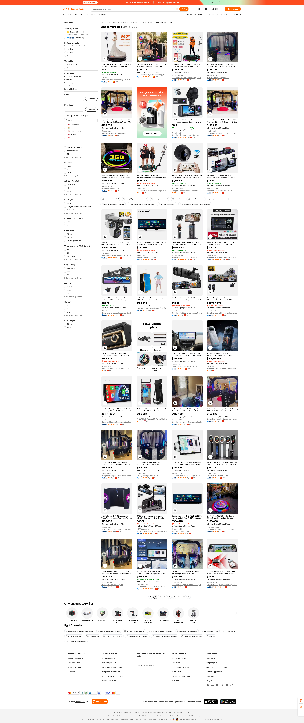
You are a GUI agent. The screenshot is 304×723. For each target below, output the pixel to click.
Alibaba (103, 22)
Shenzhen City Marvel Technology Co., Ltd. (187, 78)
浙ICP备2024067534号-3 (212, 719)
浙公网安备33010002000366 (191, 719)
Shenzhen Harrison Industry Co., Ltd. (185, 135)
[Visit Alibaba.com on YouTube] (226, 685)
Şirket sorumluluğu (75, 667)
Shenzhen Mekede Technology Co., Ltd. (221, 257)
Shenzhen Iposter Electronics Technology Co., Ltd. (222, 313)
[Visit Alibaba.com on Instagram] (222, 685)
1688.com (127, 712)
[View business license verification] (173, 719)
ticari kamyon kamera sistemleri (161, 631)
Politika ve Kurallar (109, 681)
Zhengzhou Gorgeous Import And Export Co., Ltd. (116, 133)
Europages (186, 712)
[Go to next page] (188, 597)
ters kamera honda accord (188, 631)
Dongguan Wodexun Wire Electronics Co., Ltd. (187, 191)
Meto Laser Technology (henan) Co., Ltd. (151, 308)
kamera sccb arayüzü (111, 199)
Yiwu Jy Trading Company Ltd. (218, 78)
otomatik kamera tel (197, 199)
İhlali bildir (175, 681)
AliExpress (118, 712)
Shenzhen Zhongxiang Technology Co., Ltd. (116, 313)
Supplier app (148, 702)
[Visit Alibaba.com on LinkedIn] (212, 685)
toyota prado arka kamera (135, 631)
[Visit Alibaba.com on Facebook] (207, 685)
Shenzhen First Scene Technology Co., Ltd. (187, 313)
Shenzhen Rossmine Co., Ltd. (112, 189)
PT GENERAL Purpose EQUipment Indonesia (152, 419)
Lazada (152, 712)
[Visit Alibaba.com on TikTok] (231, 685)
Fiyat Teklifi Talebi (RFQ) (145, 665)
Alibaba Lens (80, 702)
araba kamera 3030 (75, 636)
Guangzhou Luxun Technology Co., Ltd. (186, 257)
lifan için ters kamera (211, 631)
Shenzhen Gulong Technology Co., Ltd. (115, 368)
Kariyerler (71, 672)
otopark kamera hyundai (219, 199)
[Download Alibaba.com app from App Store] (211, 701)
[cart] (206, 9)
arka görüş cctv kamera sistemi (136, 199)
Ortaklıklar (210, 676)
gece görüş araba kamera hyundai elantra (196, 204)
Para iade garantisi (109, 663)
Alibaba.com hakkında (76, 653)
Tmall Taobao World (140, 712)
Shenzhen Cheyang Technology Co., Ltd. (116, 422)
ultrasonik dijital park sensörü (114, 204)
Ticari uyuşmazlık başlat (180, 667)
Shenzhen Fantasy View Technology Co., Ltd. (152, 75)
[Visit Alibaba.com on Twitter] (217, 685)
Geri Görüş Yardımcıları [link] (164, 22)
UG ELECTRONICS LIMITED (147, 257)
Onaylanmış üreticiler (145, 661)
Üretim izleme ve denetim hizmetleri (115, 676)
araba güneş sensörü (161, 199)
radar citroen (179, 199)
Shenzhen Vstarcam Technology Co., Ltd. (116, 255)
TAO (170, 712)
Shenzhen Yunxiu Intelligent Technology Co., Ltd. (222, 368)
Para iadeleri (176, 672)
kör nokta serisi (93, 636)
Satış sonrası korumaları (111, 672)
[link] (301, 700)
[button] (177, 9)
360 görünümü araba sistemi (110, 631)
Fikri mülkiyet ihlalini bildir (181, 676)
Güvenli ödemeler (108, 658)
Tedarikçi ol (210, 658)
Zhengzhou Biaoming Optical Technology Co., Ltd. (222, 133)
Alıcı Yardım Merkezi (179, 658)
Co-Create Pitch (74, 663)
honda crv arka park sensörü (138, 636)
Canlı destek (176, 663)
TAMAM (91, 99)
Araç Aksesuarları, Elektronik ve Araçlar (123, 22)
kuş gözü (212, 636)
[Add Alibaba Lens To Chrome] (100, 701)
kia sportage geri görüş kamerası (166, 636)
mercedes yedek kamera (114, 636)
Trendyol (177, 712)
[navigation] (81, 310)
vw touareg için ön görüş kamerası (142, 204)
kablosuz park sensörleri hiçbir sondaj (80, 631)
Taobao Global (162, 712)
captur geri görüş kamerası (193, 636)
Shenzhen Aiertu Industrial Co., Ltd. (220, 191)
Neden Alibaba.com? (75, 658)
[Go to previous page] (150, 597)
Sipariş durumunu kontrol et (216, 667)
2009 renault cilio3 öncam (77, 641)
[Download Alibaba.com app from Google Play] (228, 701)
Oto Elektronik (147, 22)
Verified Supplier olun (214, 672)
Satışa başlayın (211, 663)
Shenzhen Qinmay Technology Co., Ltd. (115, 80)
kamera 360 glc (230, 631)
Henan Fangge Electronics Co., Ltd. (184, 366)
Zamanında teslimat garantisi (112, 667)
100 (184, 597)
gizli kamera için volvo (168, 204)
